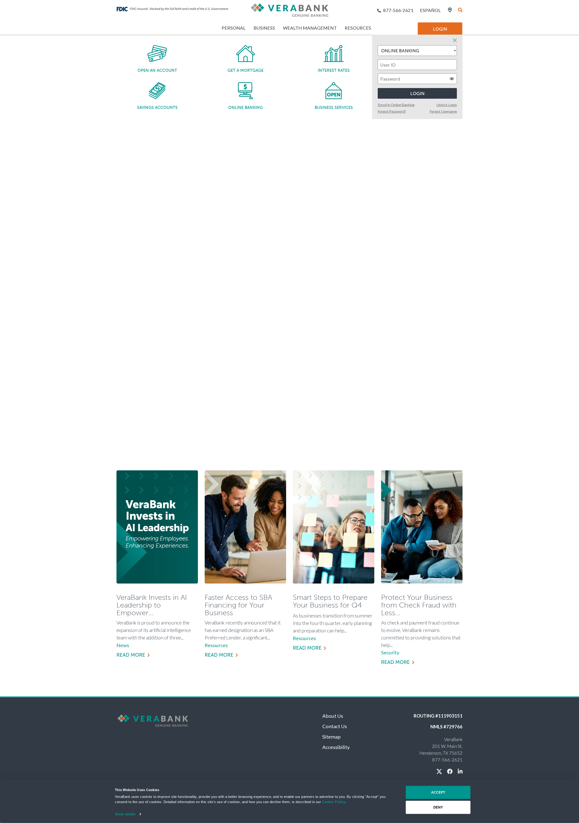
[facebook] (450, 771)
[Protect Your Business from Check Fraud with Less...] (422, 527)
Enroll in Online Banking (396, 105)
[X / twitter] (439, 771)
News (122, 645)
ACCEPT (438, 792)
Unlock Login (446, 105)
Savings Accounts (157, 107)
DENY (438, 807)
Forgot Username (443, 111)
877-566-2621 (398, 10)
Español (430, 10)
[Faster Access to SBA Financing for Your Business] (245, 527)
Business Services (334, 107)
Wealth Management (310, 28)
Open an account (157, 70)
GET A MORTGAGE (245, 70)
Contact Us (334, 726)
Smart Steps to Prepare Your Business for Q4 (330, 601)
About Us (332, 716)
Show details (125, 814)
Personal (234, 28)
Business (264, 28)
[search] (460, 10)
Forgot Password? (392, 111)
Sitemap (331, 737)
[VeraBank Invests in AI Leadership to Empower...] (157, 527)
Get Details (149, 378)
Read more (130, 655)
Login (440, 29)
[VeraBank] (289, 12)
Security (390, 652)
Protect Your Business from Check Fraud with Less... (418, 605)
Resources (358, 28)
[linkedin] (460, 771)
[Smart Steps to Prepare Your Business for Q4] (333, 527)
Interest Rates (334, 70)
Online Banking (245, 107)
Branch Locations (389, 218)
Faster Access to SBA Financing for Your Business (238, 605)
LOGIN (417, 93)
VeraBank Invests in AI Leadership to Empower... (151, 605)
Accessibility (336, 747)
